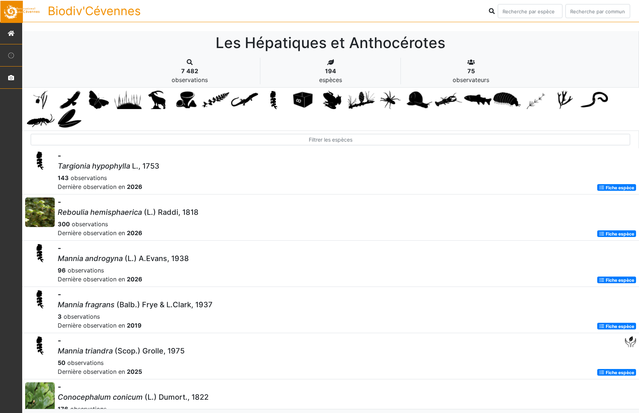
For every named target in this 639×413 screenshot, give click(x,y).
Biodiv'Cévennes (94, 11)
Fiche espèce (619, 187)
